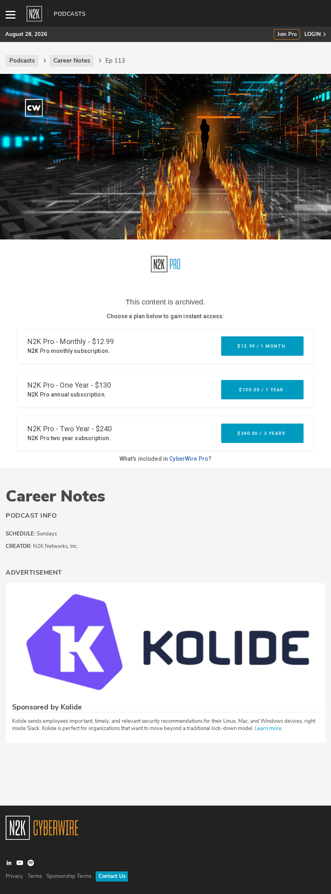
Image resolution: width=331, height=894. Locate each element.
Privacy (14, 876)
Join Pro (287, 34)
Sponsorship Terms (68, 876)
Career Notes (55, 496)
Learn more (268, 728)
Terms (34, 876)
